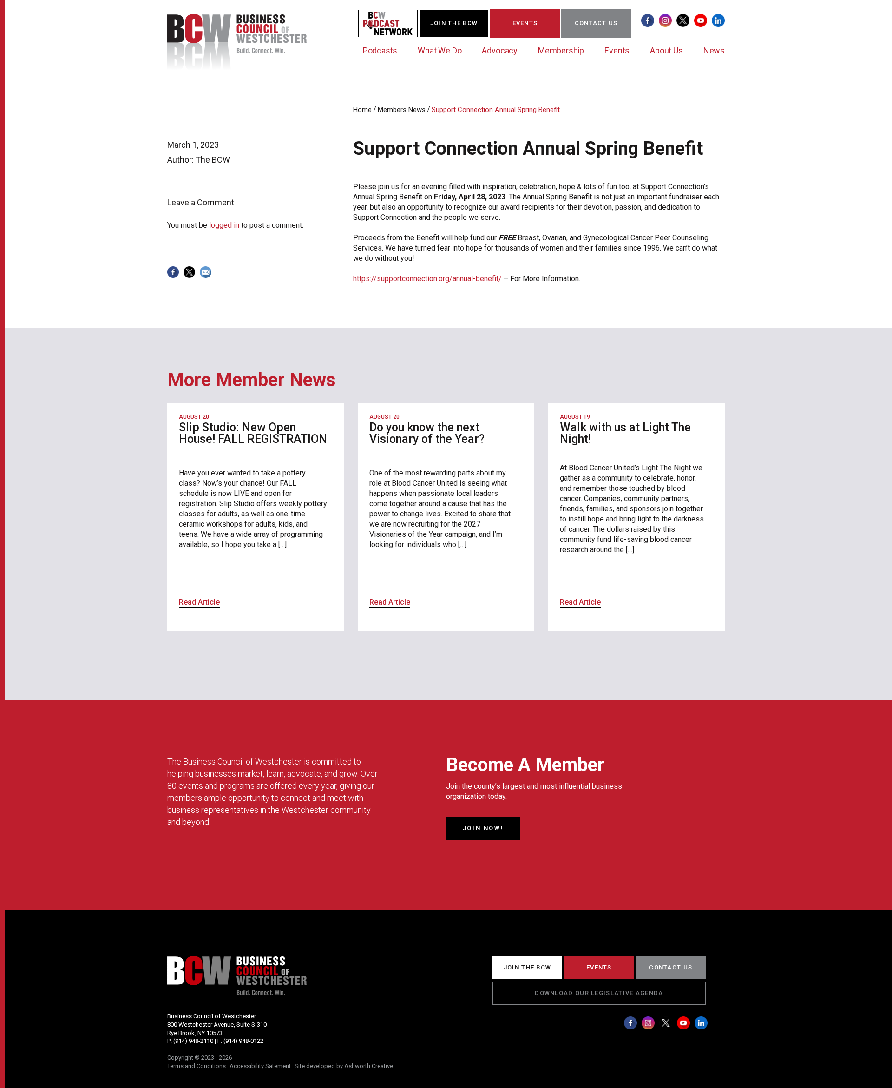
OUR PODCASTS (393, 23)
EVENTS (525, 23)
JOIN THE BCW (454, 23)
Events (617, 50)
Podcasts (380, 50)
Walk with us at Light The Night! (625, 433)
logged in (224, 225)
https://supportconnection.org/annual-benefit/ (427, 278)
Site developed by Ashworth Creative (344, 1065)
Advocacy (500, 50)
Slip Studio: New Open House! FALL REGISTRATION (253, 433)
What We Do (439, 50)
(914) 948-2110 (193, 1040)
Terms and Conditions (196, 1065)
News (714, 50)
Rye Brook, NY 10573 (195, 1032)
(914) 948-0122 (243, 1040)
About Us (666, 50)
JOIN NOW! (483, 827)
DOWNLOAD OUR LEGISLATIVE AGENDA (599, 992)
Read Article (199, 602)
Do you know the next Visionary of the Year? (427, 433)
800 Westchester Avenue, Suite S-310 (217, 1024)
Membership (561, 50)
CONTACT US (596, 23)
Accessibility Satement (260, 1065)
